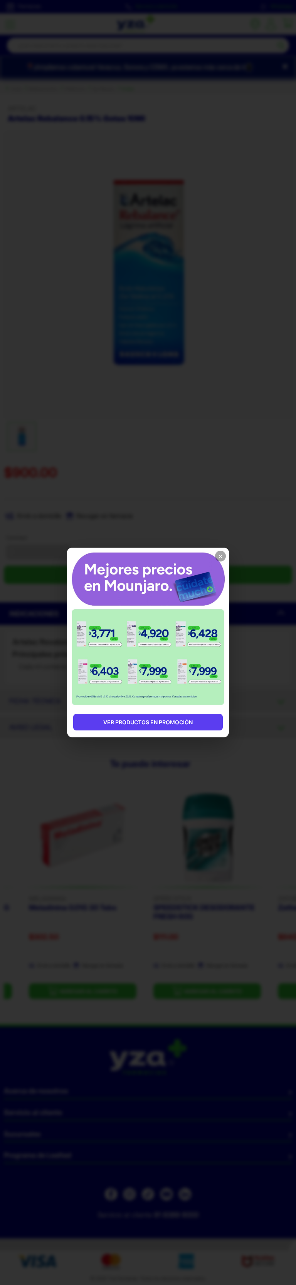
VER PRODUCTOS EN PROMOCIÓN (148, 722)
